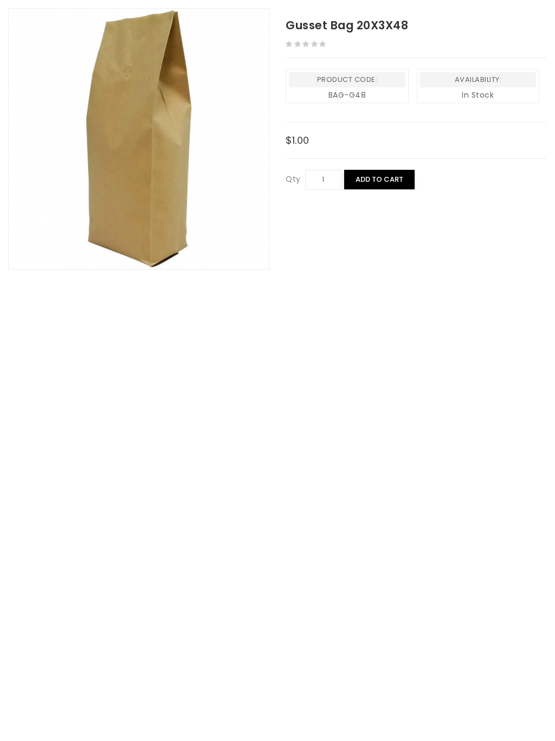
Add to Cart (379, 179)
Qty (293, 179)
